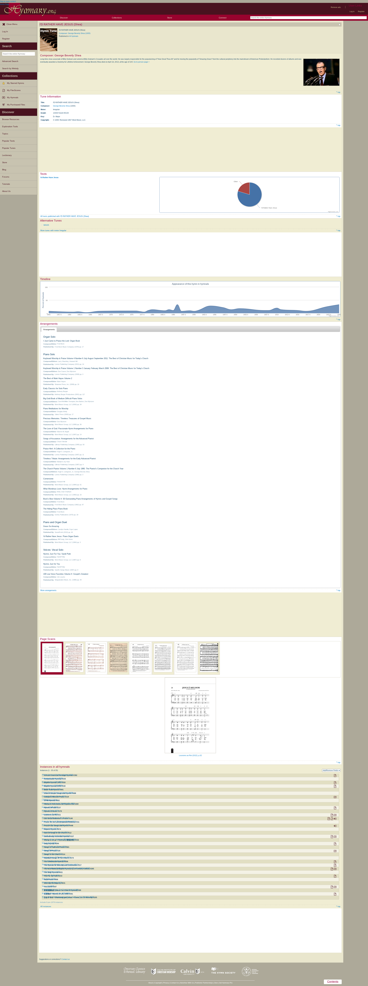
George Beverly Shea (61, 106)
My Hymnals (12, 97)
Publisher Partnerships (204, 983)
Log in (352, 11)
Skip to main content (8, 1)
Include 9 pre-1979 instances (51, 902)
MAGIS (46, 225)
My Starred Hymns (15, 83)
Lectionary (7, 155)
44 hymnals (73, 36)
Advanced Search (10, 61)
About (150, 983)
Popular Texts (8, 141)
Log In (5, 31)
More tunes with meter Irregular (53, 230)
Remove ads (336, 7)
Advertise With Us (187, 983)
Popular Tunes (8, 148)
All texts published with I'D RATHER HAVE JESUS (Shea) (64, 216)
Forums (5, 177)
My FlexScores (14, 90)
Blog (4, 170)
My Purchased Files (16, 105)
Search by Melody (10, 68)
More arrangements (48, 590)
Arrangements (49, 329)
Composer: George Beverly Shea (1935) (74, 33)
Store (169, 18)
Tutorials (6, 184)
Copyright (158, 983)
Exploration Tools (10, 126)
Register (361, 11)
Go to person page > (142, 62)
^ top (338, 92)
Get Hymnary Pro (225, 983)
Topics (5, 134)
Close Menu (11, 24)
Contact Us (174, 983)
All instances (45, 906)
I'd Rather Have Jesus (49, 178)
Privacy (166, 983)
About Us (6, 191)
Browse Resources (10, 119)
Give (216, 983)
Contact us (65, 959)
